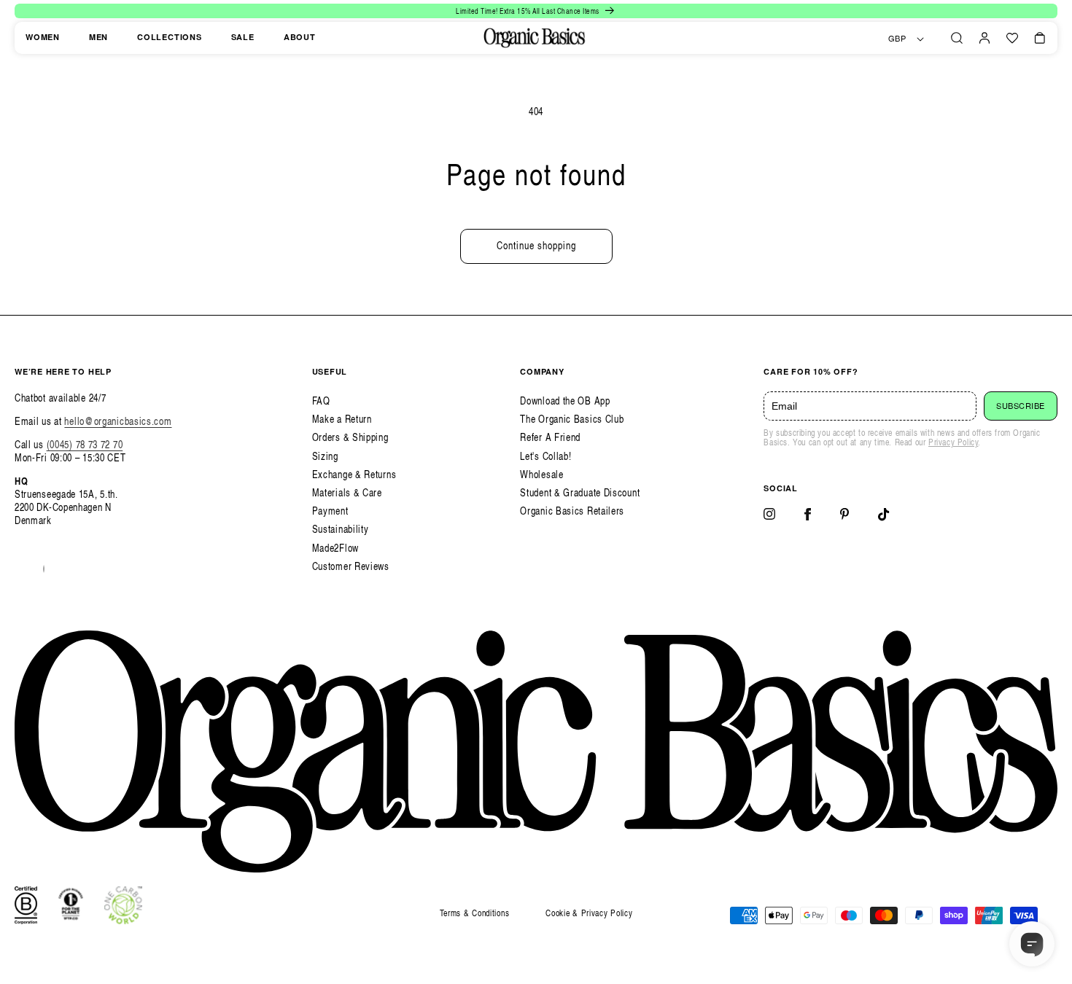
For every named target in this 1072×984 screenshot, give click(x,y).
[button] (956, 38)
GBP (897, 39)
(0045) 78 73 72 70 (85, 444)
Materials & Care (347, 492)
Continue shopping (536, 245)
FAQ (321, 400)
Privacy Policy (953, 442)
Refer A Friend (550, 437)
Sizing (325, 456)
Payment (330, 511)
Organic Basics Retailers (572, 511)
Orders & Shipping (350, 437)
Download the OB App (565, 400)
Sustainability (340, 529)
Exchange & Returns (354, 474)
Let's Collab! (545, 456)
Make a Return (342, 419)
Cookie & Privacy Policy (588, 913)
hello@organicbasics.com (117, 421)
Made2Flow (335, 548)
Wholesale (541, 474)
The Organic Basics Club (572, 419)
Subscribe (1020, 406)
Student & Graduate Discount (580, 492)
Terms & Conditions (475, 913)
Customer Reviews (350, 566)
